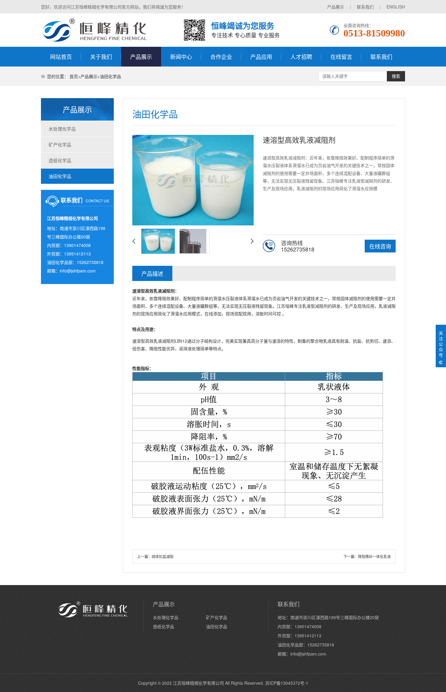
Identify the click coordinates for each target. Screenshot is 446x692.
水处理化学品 (62, 128)
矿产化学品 (60, 144)
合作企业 (221, 56)
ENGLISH (396, 7)
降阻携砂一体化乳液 (374, 556)
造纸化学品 (60, 160)
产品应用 (261, 56)
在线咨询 (380, 246)
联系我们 (365, 7)
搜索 (396, 76)
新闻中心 (181, 56)
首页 (73, 76)
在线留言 (341, 56)
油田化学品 (110, 76)
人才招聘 (301, 56)
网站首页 (61, 56)
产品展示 (335, 7)
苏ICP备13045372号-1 (286, 683)
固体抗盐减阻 (163, 556)
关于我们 (101, 56)
